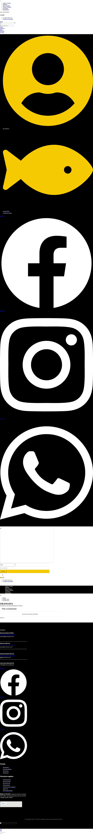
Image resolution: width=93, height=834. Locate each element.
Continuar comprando (8, 19)
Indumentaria (6, 9)
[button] (1, 21)
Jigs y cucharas (6, 5)
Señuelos (5, 4)
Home (4, 598)
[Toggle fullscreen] (3, 832)
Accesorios (5, 8)
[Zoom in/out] (5, 832)
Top (1, 829)
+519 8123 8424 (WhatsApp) (7, 645)
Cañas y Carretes (7, 3)
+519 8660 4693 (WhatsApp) (7, 655)
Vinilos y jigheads (7, 7)
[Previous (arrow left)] (0, 833)
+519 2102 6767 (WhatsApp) (7, 635)
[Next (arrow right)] (2, 833)
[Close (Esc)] (0, 832)
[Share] (2, 832)
